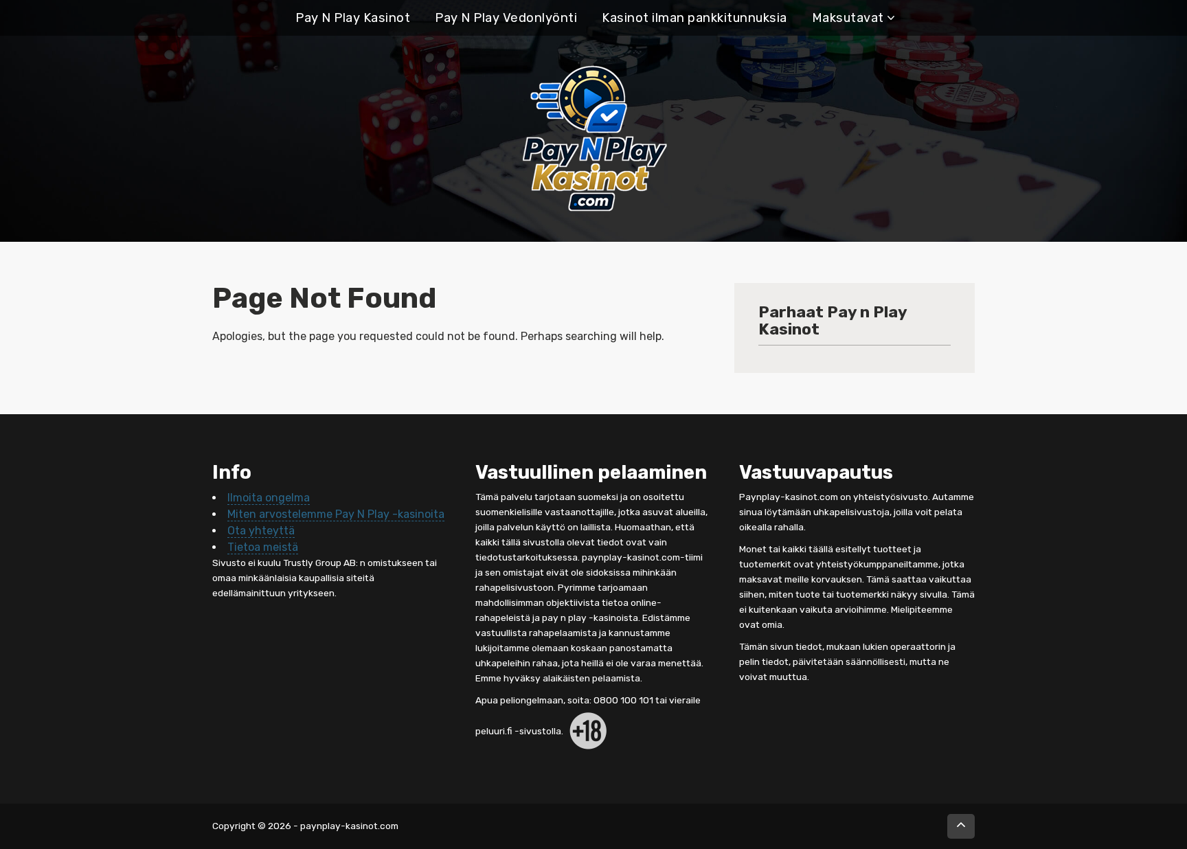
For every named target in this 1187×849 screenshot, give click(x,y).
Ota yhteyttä (261, 530)
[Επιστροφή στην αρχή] (961, 826)
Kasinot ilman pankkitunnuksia (694, 17)
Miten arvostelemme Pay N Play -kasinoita (335, 514)
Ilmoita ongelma (268, 497)
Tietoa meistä (262, 547)
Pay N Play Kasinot (352, 17)
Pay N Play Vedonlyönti (506, 17)
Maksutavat (848, 17)
